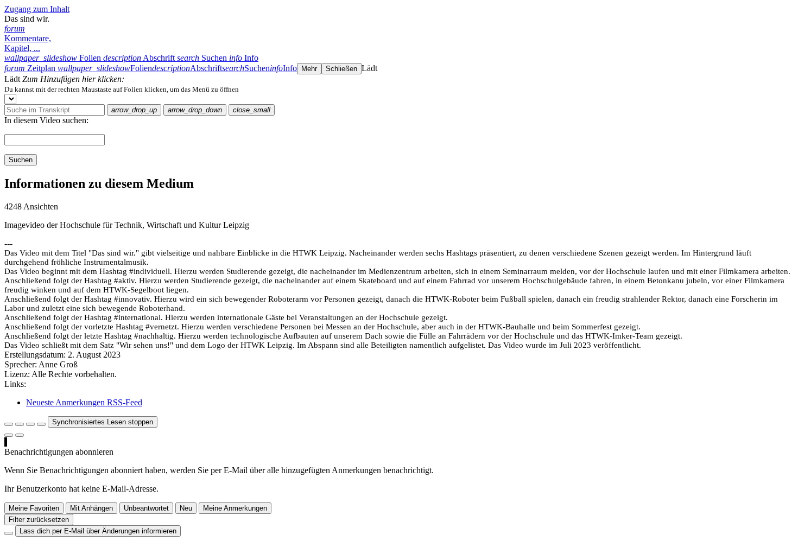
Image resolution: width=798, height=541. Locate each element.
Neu (186, 508)
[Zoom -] (30, 424)
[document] (399, 89)
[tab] (53, 57)
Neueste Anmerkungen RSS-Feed (84, 402)
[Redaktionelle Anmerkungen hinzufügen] (19, 435)
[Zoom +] (41, 424)
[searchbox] (54, 110)
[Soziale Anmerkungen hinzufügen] (8, 435)
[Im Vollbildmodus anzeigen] (8, 424)
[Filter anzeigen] (19, 424)
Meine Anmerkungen (235, 508)
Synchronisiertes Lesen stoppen (102, 422)
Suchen (21, 160)
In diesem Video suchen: (46, 120)
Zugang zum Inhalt (36, 9)
